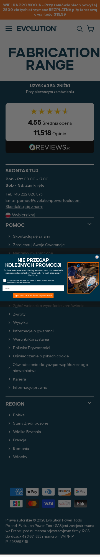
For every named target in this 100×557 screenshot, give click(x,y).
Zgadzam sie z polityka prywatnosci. (33, 295)
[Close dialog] (96, 257)
